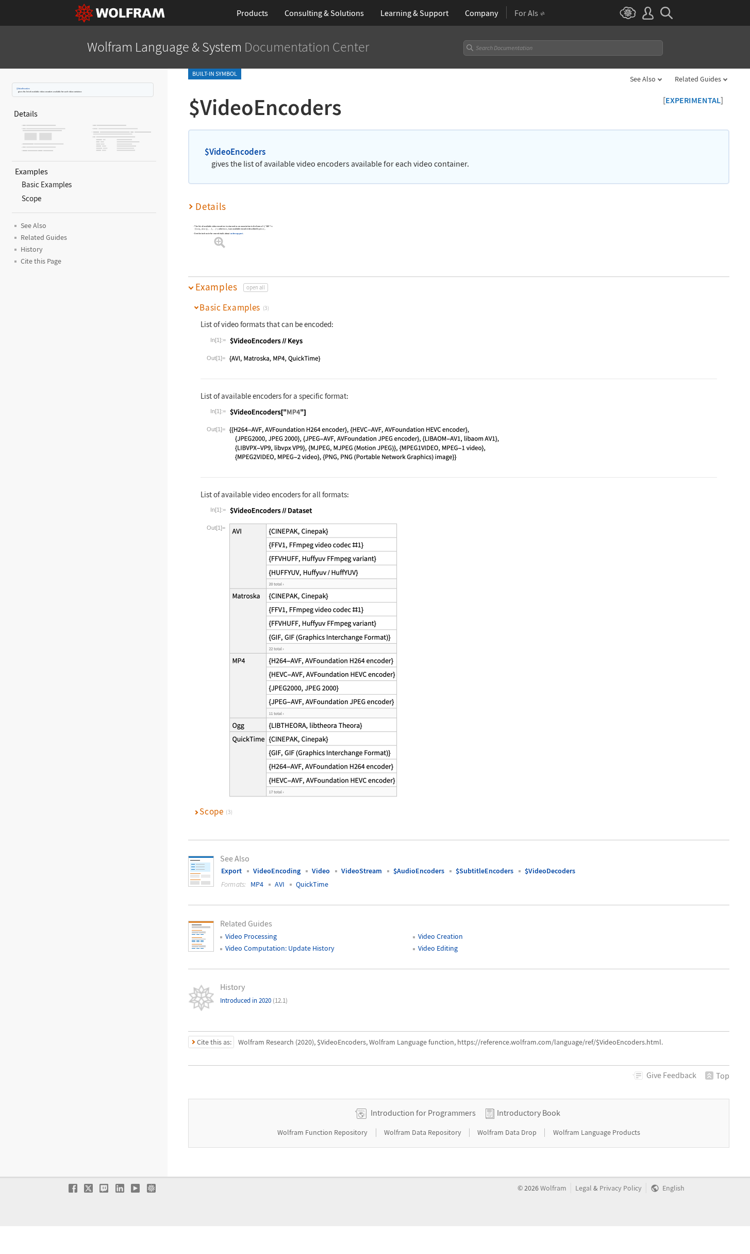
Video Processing (251, 936)
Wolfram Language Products (596, 1132)
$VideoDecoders (550, 870)
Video (321, 870)
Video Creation (440, 936)
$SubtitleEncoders (484, 870)
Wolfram (553, 1188)
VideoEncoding (277, 870)
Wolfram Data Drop (507, 1132)
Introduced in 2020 (254, 1000)
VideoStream (361, 870)
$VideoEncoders (23, 88)
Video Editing (438, 948)
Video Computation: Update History (280, 948)
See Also (643, 79)
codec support (236, 233)
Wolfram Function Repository (323, 1132)
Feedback (671, 1075)
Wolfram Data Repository (423, 1132)
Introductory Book (528, 1113)
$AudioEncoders (418, 870)
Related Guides (698, 79)
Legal (583, 1188)
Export (231, 870)
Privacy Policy (620, 1188)
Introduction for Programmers (423, 1113)
